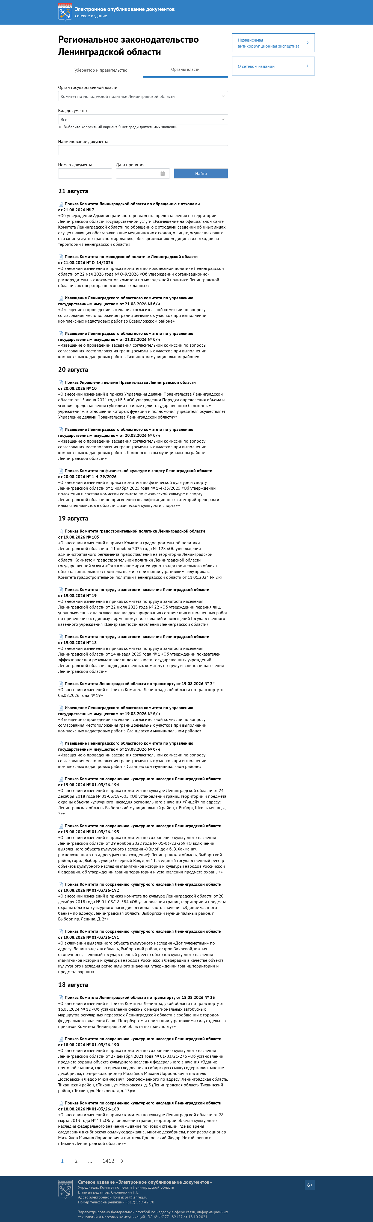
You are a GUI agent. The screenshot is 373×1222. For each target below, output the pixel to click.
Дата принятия (130, 164)
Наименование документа (83, 141)
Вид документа (72, 110)
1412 (108, 1160)
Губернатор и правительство (100, 70)
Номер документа (75, 164)
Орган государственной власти (87, 87)
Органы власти (185, 69)
